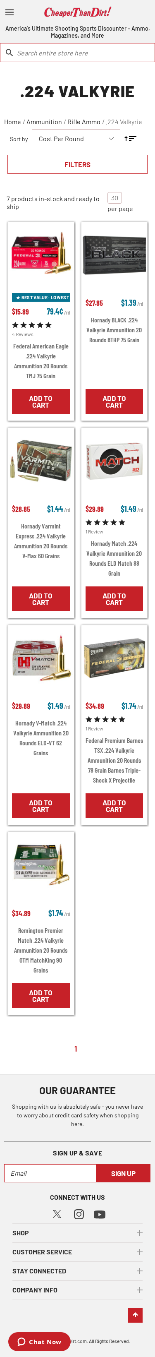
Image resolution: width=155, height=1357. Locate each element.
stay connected (39, 1271)
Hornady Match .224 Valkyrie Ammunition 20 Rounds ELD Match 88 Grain (114, 558)
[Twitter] (57, 1213)
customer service (42, 1252)
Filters (77, 164)
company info (34, 1290)
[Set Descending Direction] (130, 138)
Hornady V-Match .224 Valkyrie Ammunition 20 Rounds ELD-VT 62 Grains (41, 738)
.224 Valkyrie (124, 121)
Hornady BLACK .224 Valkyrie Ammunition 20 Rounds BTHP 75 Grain (114, 329)
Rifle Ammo (83, 121)
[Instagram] (79, 1213)
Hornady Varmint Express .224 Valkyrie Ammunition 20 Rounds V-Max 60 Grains (40, 541)
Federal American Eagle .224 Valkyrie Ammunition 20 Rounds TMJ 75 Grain (41, 360)
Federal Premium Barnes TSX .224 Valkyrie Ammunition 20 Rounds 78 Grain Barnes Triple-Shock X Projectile (114, 760)
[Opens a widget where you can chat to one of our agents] (39, 1342)
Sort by (19, 138)
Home (12, 121)
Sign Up (123, 1173)
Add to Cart (40, 401)
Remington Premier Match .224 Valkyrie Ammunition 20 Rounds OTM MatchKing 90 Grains (40, 950)
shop (20, 1233)
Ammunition (44, 121)
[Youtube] (99, 1214)
